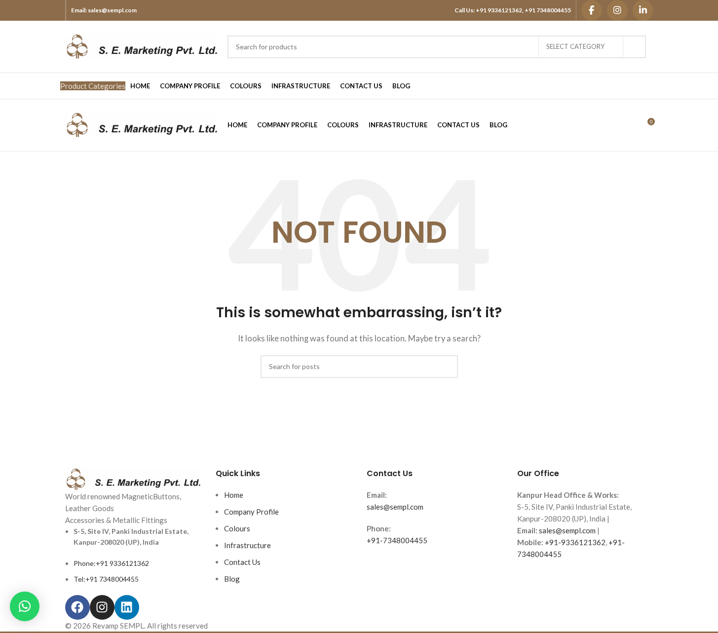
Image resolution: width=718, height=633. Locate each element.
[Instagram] (617, 10)
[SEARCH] (634, 47)
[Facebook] (591, 10)
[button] (24, 606)
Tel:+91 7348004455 (106, 579)
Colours (237, 528)
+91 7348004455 (548, 10)
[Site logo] (141, 45)
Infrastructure (247, 545)
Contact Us (242, 562)
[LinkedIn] (643, 10)
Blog (232, 578)
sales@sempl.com (112, 10)
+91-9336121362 (575, 542)
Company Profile (251, 511)
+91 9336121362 (499, 10)
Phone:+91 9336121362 (111, 563)
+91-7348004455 (397, 540)
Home (233, 494)
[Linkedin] (126, 607)
